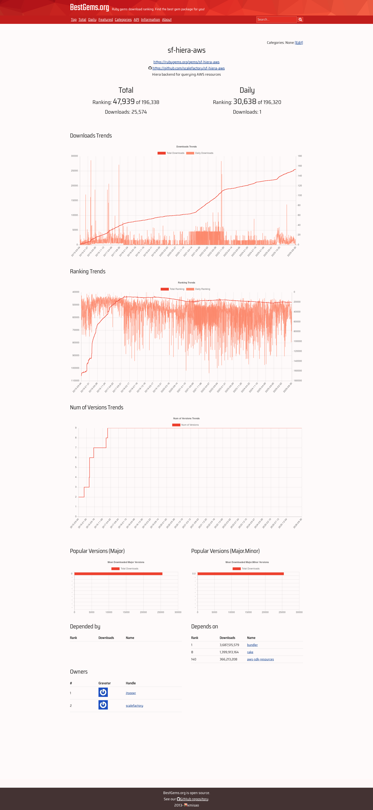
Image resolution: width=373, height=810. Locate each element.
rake (250, 652)
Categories (123, 19)
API (136, 19)
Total (82, 19)
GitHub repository (194, 799)
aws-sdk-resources (260, 659)
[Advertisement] (186, 752)
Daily (92, 19)
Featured (105, 19)
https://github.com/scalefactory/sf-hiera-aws (189, 68)
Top (74, 19)
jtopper (131, 693)
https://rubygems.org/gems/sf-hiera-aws (186, 62)
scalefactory (134, 705)
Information (150, 19)
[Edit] (299, 42)
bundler (252, 645)
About (167, 19)
